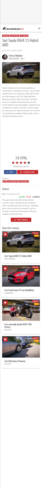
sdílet (11, 172)
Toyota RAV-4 (24, 181)
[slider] (21, 162)
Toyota (10, 181)
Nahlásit (37, 196)
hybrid (16, 181)
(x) (23, 196)
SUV (4, 181)
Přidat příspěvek (22, 220)
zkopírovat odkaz (29, 172)
